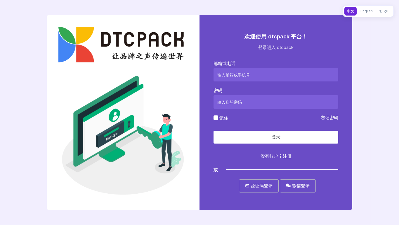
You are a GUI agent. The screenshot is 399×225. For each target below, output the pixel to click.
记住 (223, 117)
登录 (276, 137)
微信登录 (300, 185)
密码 (218, 90)
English (366, 11)
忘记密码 (329, 117)
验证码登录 (261, 185)
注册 (287, 156)
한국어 (384, 11)
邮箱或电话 (224, 63)
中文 (350, 11)
